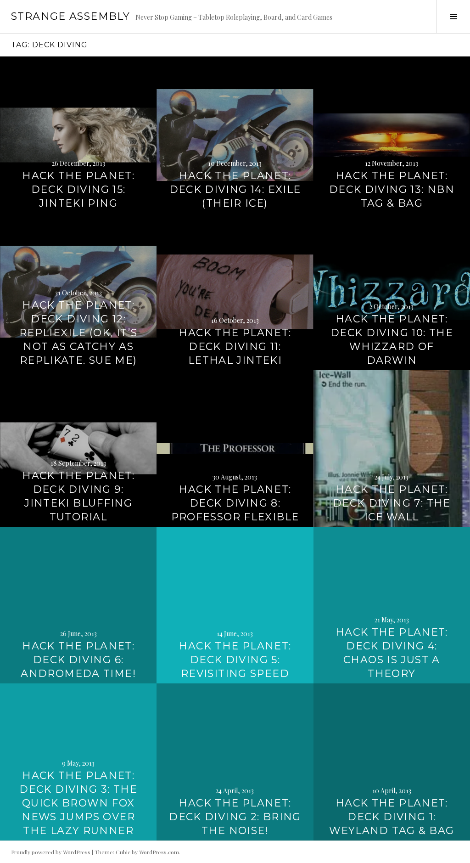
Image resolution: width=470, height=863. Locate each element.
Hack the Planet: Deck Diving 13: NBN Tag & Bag (391, 189)
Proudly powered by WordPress (50, 852)
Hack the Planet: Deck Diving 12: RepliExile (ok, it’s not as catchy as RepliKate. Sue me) (78, 333)
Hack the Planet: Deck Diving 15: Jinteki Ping (78, 189)
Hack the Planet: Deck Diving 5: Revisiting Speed (235, 660)
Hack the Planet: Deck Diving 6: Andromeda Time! (78, 660)
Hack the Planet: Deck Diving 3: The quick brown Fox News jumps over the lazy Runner (78, 803)
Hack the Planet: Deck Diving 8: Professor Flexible (235, 503)
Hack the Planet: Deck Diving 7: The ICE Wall (392, 503)
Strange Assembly (70, 16)
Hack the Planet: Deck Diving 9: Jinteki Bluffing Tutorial (78, 496)
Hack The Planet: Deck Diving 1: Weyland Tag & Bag (391, 817)
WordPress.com (159, 852)
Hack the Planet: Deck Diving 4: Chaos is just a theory (392, 653)
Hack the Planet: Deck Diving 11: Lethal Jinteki (235, 347)
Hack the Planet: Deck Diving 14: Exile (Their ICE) (235, 189)
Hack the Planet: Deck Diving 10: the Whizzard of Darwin (391, 340)
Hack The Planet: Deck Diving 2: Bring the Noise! (235, 817)
